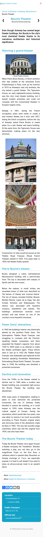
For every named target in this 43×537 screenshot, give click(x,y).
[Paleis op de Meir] (3, 20)
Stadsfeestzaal (15, 475)
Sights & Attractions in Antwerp (22, 479)
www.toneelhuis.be (13, 518)
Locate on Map (13, 502)
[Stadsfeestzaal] (38, 20)
